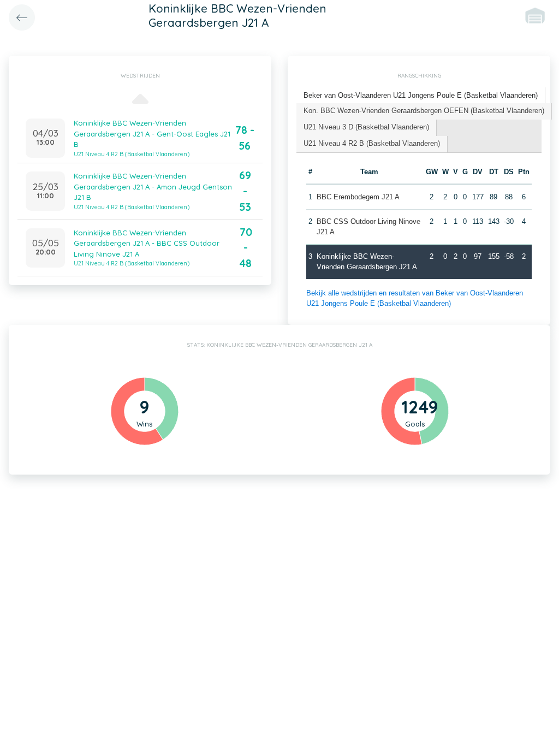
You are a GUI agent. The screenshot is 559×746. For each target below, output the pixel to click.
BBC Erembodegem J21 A (358, 197)
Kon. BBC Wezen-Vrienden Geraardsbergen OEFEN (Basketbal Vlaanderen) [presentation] (424, 110)
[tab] (420, 95)
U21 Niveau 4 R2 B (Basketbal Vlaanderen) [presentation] (372, 143)
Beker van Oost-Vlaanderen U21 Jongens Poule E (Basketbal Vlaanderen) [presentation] (421, 95)
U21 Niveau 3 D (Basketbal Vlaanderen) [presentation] (366, 127)
